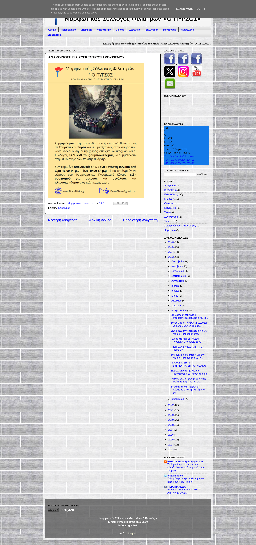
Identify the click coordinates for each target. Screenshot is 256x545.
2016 (171, 434)
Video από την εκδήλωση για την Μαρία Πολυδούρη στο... (189, 332)
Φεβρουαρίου (179, 310)
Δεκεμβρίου (178, 261)
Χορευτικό (135, 29)
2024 (171, 251)
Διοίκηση (86, 29)
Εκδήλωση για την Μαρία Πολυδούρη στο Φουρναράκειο (189, 372)
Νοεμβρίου (177, 266)
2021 (171, 410)
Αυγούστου (177, 281)
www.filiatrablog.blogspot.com (185, 461)
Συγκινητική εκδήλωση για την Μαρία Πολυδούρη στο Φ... (188, 356)
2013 (171, 449)
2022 (171, 405)
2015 (171, 439)
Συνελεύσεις (171, 216)
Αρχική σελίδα (100, 220)
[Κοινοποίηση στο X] (120, 203)
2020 (171, 415)
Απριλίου (176, 300)
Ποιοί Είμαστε (68, 29)
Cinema (120, 29)
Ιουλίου (175, 285)
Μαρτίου (176, 305)
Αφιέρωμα (170, 185)
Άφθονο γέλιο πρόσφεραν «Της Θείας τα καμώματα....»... (188, 380)
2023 (171, 257)
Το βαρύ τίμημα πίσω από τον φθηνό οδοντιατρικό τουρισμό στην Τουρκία (185, 467)
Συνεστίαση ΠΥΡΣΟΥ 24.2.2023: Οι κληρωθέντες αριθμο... (189, 324)
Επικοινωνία (54, 35)
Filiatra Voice (175, 475)
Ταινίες (168, 221)
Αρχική (52, 29)
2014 (171, 444)
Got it (200, 9)
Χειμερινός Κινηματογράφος (180, 225)
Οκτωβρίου (178, 271)
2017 (171, 429)
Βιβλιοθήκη (151, 29)
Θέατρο (168, 203)
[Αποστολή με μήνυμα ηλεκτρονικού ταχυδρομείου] (114, 203)
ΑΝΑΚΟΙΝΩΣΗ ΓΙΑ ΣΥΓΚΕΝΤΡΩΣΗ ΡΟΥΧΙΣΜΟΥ (188, 364)
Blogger (132, 533)
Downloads (169, 29)
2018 (171, 425)
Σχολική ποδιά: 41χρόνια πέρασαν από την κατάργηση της (188, 389)
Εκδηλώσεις (171, 194)
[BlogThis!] (117, 203)
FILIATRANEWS (176, 486)
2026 (171, 242)
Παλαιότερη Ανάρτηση (140, 220)
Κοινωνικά (64, 208)
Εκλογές (169, 199)
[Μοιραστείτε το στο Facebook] (123, 203)
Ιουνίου (175, 290)
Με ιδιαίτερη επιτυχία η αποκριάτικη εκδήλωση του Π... (189, 316)
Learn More (184, 9)
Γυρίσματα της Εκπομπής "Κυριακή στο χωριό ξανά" (186, 340)
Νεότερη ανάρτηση (62, 220)
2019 (171, 420)
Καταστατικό (104, 29)
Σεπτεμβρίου (179, 276)
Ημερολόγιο (188, 29)
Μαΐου (175, 295)
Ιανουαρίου (178, 399)
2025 (171, 247)
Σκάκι (167, 212)
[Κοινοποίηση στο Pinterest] (126, 203)
